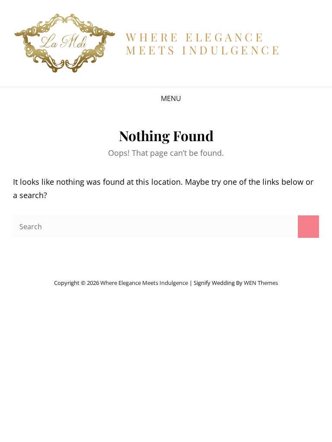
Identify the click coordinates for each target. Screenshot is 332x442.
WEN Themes (261, 283)
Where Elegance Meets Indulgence (203, 43)
